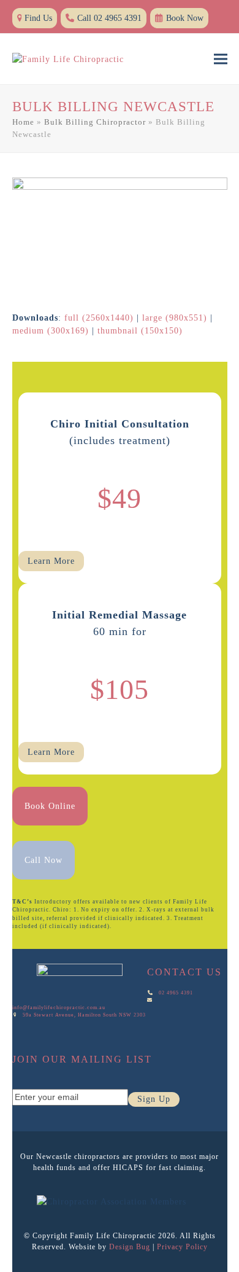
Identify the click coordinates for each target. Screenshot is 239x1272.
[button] (220, 59)
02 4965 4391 (176, 993)
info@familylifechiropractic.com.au (59, 1007)
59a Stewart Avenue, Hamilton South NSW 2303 (84, 1015)
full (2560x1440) (99, 317)
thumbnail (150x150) (140, 330)
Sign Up (153, 1099)
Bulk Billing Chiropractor (95, 122)
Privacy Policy (182, 1247)
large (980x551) (174, 317)
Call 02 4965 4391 (109, 18)
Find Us (38, 18)
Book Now (184, 18)
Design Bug (129, 1247)
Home (23, 122)
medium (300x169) (50, 330)
